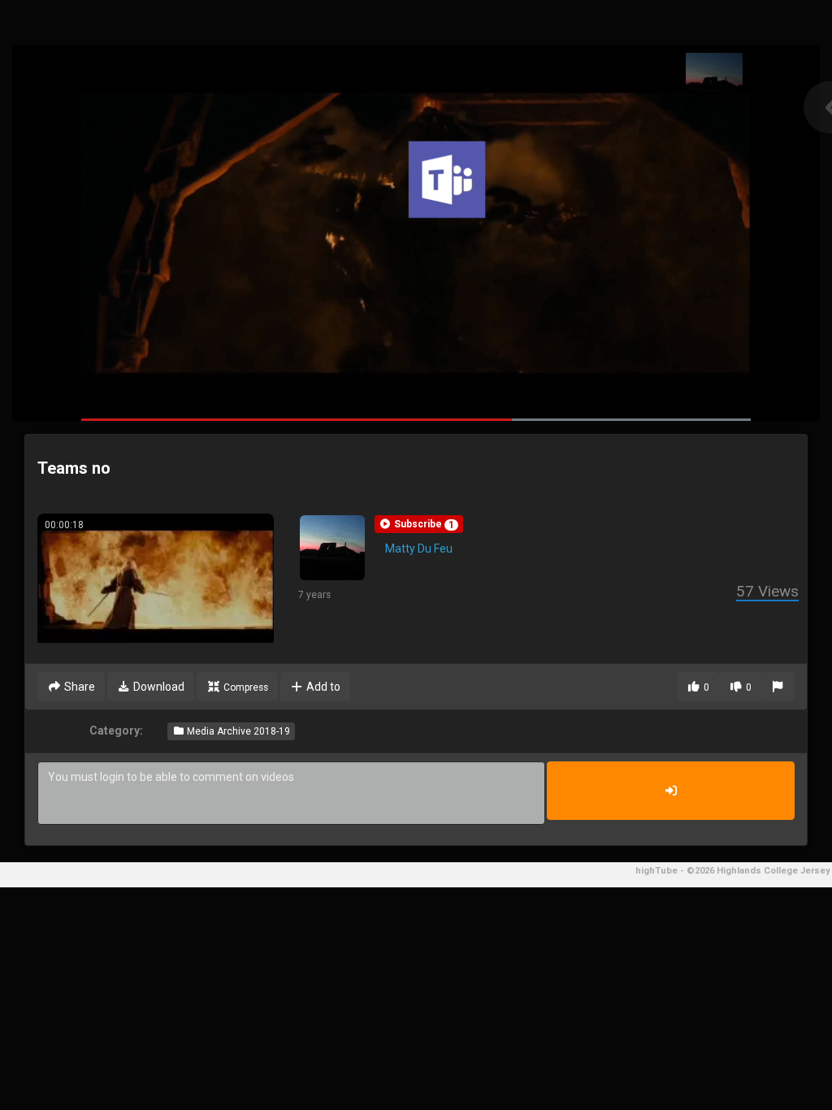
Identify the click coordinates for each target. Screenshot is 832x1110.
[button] (419, 524)
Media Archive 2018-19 (237, 731)
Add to (322, 686)
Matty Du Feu (419, 548)
